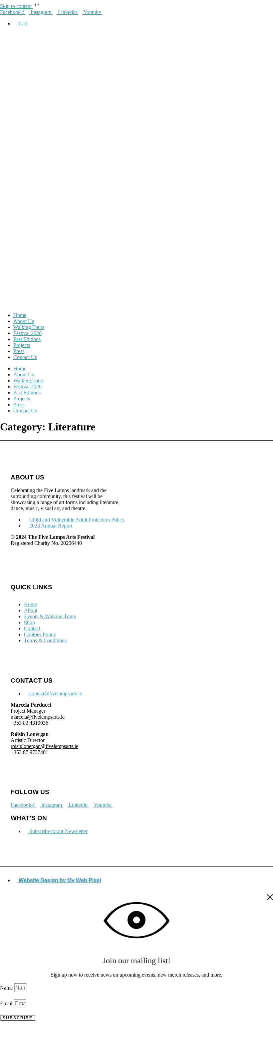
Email (7, 1003)
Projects (21, 345)
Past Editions (27, 339)
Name (7, 988)
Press (18, 351)
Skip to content (16, 6)
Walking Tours (28, 327)
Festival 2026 (27, 333)
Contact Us (25, 357)
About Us (23, 321)
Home (19, 315)
